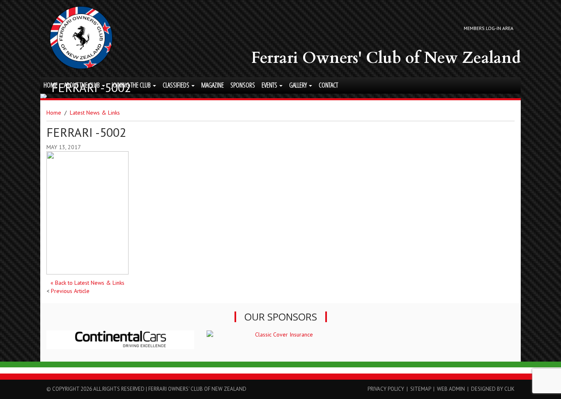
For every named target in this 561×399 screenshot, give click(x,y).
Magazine (212, 85)
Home (50, 85)
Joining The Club (132, 85)
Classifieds (177, 85)
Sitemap (420, 388)
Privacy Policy (386, 388)
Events (270, 85)
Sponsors (242, 85)
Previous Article (70, 291)
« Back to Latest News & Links (87, 282)
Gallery (298, 85)
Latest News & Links (95, 112)
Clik (509, 388)
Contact (328, 85)
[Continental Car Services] (120, 339)
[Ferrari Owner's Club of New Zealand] (81, 37)
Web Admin (451, 388)
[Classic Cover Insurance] (280, 334)
